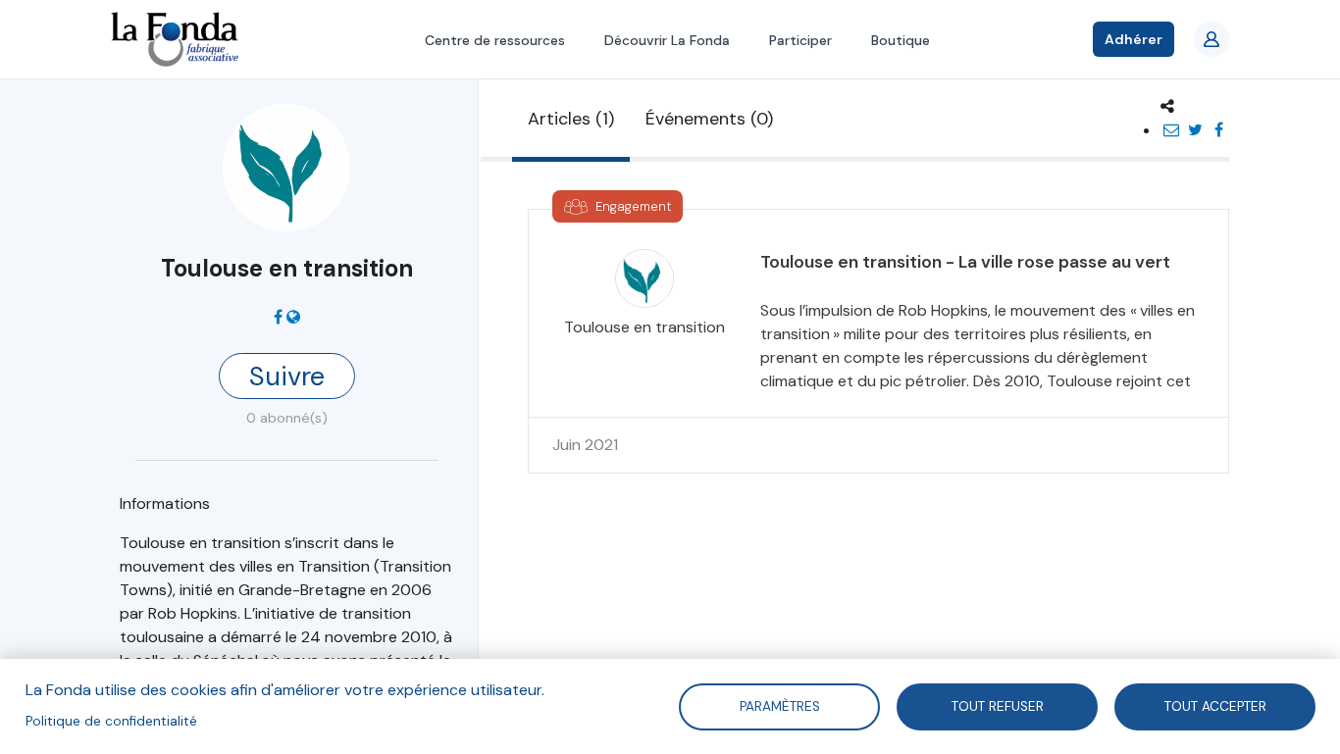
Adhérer (1133, 39)
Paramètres (779, 705)
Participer (800, 40)
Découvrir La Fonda (667, 40)
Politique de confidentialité (111, 721)
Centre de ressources (495, 40)
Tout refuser (998, 705)
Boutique (900, 40)
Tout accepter (1215, 705)
